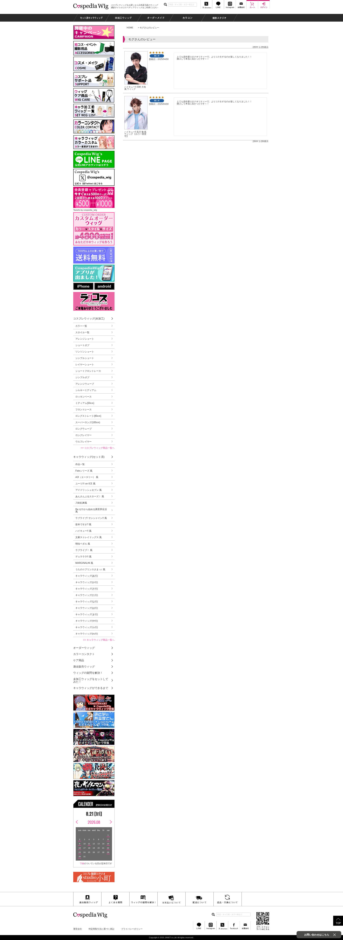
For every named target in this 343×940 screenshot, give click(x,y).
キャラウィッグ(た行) (86, 595)
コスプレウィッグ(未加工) (89, 318)
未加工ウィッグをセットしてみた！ (90, 680)
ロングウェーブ (83, 428)
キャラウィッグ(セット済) (89, 456)
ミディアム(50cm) (84, 403)
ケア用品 (78, 660)
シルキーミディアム (85, 390)
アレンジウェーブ (84, 383)
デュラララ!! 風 (83, 556)
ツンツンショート (84, 351)
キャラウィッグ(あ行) (86, 575)
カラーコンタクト (84, 654)
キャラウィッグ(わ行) (86, 633)
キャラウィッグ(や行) (86, 620)
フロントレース (83, 409)
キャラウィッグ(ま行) (86, 614)
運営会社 (77, 929)
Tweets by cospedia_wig (85, 210)
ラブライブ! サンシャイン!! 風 (91, 518)
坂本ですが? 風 (83, 524)
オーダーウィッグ (84, 647)
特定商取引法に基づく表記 (101, 929)
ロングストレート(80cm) (88, 416)
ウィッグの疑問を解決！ (88, 672)
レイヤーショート (84, 364)
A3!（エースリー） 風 (86, 477)
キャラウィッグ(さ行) (86, 588)
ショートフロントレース (88, 371)
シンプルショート (84, 358)
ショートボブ (82, 345)
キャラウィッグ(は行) (86, 608)
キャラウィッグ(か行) (86, 582)
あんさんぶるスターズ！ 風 (89, 496)
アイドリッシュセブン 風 (88, 490)
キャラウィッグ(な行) (86, 601)
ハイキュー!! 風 (83, 531)
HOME (130, 27)
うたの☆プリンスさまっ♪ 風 (90, 569)
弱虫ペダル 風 (82, 543)
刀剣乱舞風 (81, 502)
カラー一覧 (81, 326)
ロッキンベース (83, 396)
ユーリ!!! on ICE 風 (85, 483)
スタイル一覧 (82, 332)
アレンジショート (84, 338)
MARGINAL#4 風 (84, 563)
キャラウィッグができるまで (90, 687)
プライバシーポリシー (132, 929)
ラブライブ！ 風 (83, 550)
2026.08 (94, 822)
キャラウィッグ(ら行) (86, 627)
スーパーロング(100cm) (87, 422)
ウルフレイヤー (83, 441)
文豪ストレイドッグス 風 (88, 537)
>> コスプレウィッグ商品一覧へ (98, 448)
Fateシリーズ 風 (83, 470)
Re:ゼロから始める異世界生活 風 (91, 510)
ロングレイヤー (83, 435)
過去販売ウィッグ (84, 666)
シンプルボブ (82, 377)
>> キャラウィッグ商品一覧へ (99, 640)
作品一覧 (80, 464)
